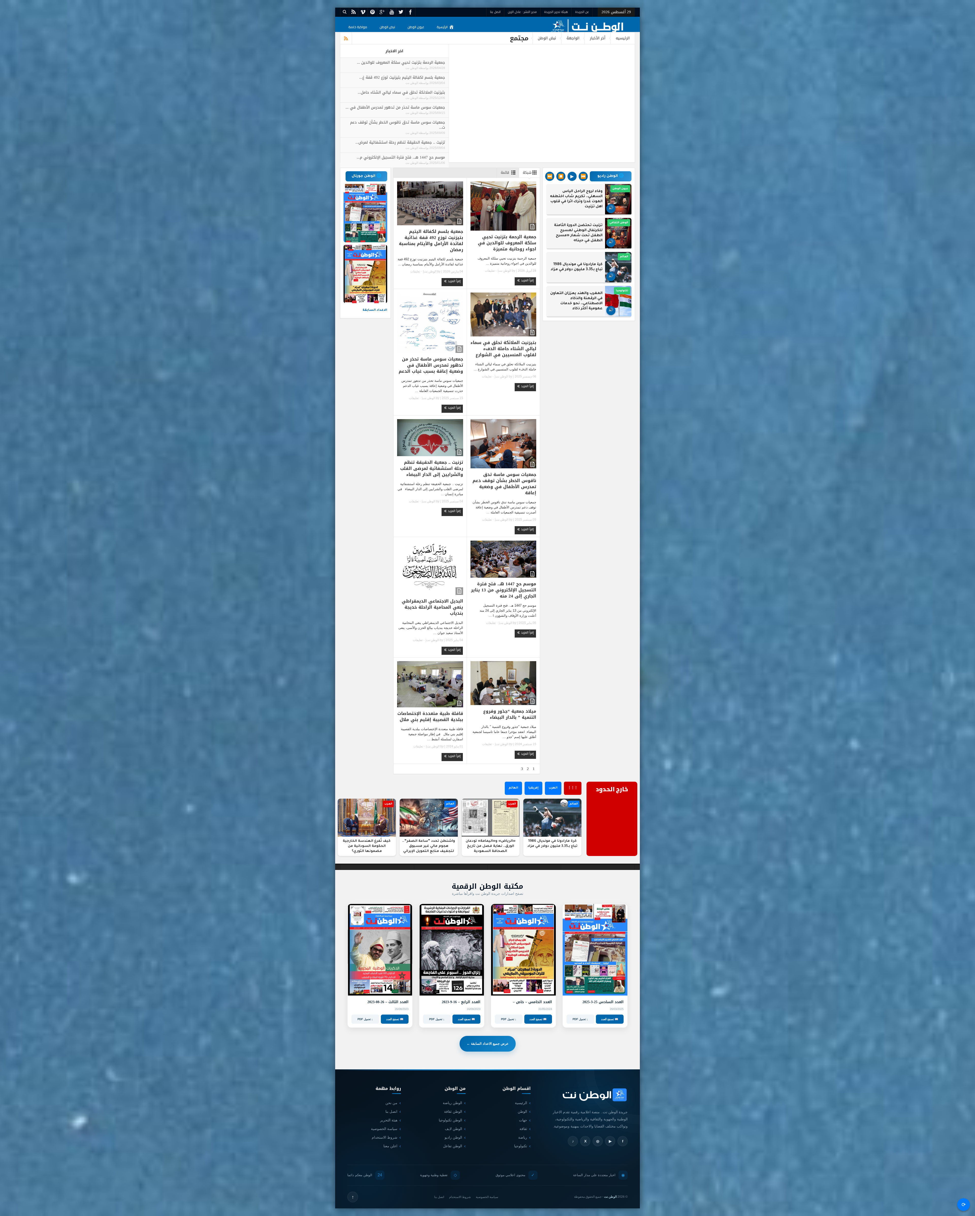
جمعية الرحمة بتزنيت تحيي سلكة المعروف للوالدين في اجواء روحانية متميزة (507, 243)
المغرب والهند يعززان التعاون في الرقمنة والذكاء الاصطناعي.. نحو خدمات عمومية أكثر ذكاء (576, 301)
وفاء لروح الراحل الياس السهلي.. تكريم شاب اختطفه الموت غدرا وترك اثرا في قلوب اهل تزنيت (576, 199)
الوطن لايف (453, 1129)
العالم (513, 788)
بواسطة (423, 68)
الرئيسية (442, 27)
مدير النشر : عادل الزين (522, 12)
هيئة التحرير (388, 1120)
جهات (523, 1120)
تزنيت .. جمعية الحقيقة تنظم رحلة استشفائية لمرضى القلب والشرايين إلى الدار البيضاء (431, 468)
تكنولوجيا (520, 1146)
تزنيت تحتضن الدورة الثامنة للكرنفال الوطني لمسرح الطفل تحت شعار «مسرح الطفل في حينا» (578, 233)
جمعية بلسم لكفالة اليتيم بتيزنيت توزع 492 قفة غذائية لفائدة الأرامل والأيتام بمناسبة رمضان (431, 240)
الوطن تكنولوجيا (450, 1120)
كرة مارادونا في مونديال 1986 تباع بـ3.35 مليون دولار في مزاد (576, 267)
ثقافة (523, 1129)
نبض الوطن (387, 27)
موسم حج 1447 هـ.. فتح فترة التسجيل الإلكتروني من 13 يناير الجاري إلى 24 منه (503, 590)
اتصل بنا (495, 12)
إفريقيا (533, 788)
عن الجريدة (582, 12)
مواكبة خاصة (357, 27)
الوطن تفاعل (452, 1146)
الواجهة (572, 38)
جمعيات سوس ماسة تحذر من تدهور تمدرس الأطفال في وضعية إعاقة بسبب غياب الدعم (431, 365)
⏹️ (561, 176)
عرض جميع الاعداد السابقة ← (488, 1044)
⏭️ (549, 176)
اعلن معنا (390, 1146)
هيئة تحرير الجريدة (556, 12)
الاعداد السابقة (375, 310)
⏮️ (583, 176)
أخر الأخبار (597, 38)
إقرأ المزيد (527, 280)
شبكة (527, 172)
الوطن (522, 1111)
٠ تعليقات (491, 270)
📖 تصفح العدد (609, 1019)
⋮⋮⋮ (573, 788)
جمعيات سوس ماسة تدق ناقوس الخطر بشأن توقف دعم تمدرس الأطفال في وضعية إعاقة (504, 483)
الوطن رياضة (452, 1103)
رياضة (522, 1137)
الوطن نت (411, 68)
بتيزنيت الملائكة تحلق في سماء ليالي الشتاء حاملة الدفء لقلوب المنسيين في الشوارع (503, 348)
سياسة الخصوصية (384, 1129)
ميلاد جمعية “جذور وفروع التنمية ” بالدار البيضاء (509, 714)
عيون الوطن (416, 27)
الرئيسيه (623, 38)
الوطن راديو (453, 1137)
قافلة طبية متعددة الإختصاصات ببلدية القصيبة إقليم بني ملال (430, 716)
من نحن (391, 1103)
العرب (553, 788)
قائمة (505, 172)
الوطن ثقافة (453, 1111)
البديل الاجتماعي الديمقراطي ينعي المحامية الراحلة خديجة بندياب (432, 607)
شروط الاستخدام (384, 1137)
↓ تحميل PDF (580, 1019)
